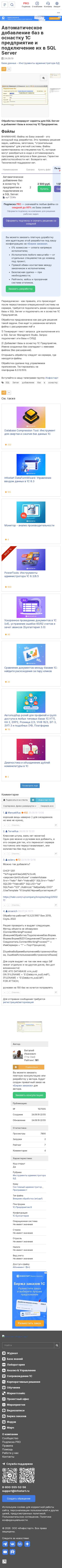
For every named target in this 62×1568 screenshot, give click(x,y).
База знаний (15, 1358)
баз (39, 382)
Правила (7, 1445)
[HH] (20, 1544)
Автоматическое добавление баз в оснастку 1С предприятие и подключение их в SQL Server (28, 40)
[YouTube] (5, 1552)
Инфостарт (51, 377)
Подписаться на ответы (16, 800)
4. (4, 911)
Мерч (10, 1427)
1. (4, 812)
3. (4, 859)
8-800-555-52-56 (14, 1487)
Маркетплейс (16, 1393)
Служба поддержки (19, 1463)
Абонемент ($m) (21, 1267)
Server (16, 382)
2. (4, 831)
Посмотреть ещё (30, 785)
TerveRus (13, 831)
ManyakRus (14, 812)
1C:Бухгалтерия (21, 1215)
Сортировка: (19, 806)
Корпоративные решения (23, 1381)
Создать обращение (18, 1498)
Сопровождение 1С (19, 1376)
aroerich (12, 911)
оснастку (53, 382)
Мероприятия (16, 1404)
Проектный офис (18, 1398)
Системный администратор (28, 1187)
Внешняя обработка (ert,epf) (28, 1198)
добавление (28, 382)
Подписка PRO (11, 1441)
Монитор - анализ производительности (29, 525)
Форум (11, 1421)
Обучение (13, 1387)
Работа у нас (10, 1452)
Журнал (12, 1353)
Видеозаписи (16, 1410)
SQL (8, 382)
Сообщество (10, 1438)
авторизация (26, 1002)
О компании (10, 1434)
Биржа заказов (16, 1416)
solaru (11, 859)
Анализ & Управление (21, 1370)
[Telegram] (5, 1544)
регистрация (10, 1002)
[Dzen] (27, 1544)
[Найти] (57, 1345)
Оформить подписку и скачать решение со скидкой (31, 222)
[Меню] (5, 5)
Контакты (8, 1456)
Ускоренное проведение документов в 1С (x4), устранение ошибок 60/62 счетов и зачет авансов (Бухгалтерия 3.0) (30, 624)
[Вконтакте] (12, 1544)
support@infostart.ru (15, 1490)
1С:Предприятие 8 (22, 1207)
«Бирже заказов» (37, 243)
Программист (20, 1190)
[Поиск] (12, 5)
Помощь (7, 1449)
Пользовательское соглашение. (20, 1516)
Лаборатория (16, 1364)
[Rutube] (12, 1552)
